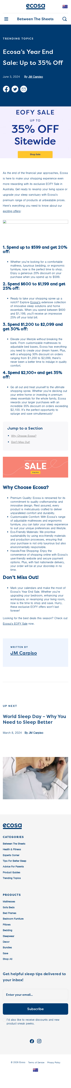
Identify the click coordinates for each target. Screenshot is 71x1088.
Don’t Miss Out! (20, 442)
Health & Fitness (12, 849)
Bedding (7, 930)
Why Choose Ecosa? (23, 435)
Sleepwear (8, 936)
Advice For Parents (13, 866)
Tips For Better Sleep (14, 860)
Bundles (7, 947)
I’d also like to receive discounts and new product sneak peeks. (33, 1021)
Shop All (7, 959)
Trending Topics (12, 878)
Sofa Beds (9, 907)
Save (5, 953)
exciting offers (11, 211)
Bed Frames (9, 913)
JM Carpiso (35, 77)
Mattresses (9, 901)
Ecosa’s (35, 302)
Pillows (7, 924)
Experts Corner (11, 855)
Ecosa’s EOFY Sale (15, 624)
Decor (6, 941)
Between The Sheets (35, 18)
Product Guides (11, 872)
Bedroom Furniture (13, 918)
